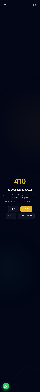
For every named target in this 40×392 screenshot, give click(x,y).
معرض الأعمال (26, 216)
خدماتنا (10, 216)
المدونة (13, 209)
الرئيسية (26, 209)
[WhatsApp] (6, 386)
